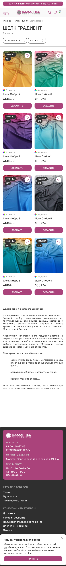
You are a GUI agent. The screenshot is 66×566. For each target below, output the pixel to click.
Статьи (7, 530)
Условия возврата (14, 517)
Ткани (6, 492)
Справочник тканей (15, 525)
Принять (33, 558)
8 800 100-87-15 (15, 446)
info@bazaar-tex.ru (18, 449)
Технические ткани (15, 500)
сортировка (13, 40)
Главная (7, 20)
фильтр (34, 40)
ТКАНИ (17, 20)
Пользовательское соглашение (22, 521)
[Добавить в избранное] (27, 55)
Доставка (9, 513)
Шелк (25, 20)
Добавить (17, 105)
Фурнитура (10, 496)
